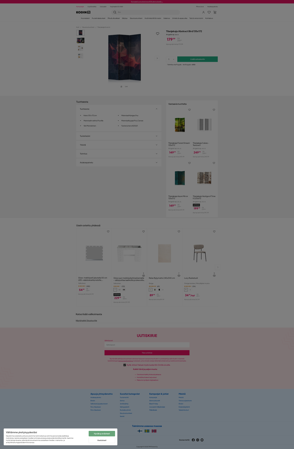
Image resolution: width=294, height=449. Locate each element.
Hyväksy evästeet (102, 433)
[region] (60, 436)
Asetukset (101, 440)
